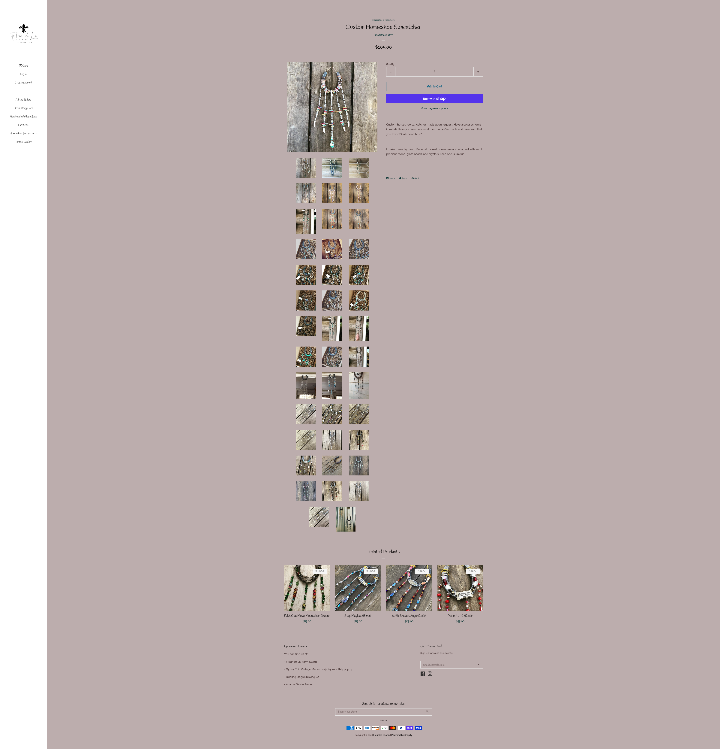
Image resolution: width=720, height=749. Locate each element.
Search (383, 720)
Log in (23, 74)
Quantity (390, 64)
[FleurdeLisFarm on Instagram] (430, 674)
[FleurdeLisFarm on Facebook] (422, 674)
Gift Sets (23, 125)
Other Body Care (23, 108)
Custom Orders (23, 142)
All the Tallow (23, 100)
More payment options (434, 108)
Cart (25, 66)
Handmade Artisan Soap (23, 117)
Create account (23, 83)
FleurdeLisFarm (383, 35)
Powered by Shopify (401, 735)
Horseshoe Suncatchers (23, 133)
